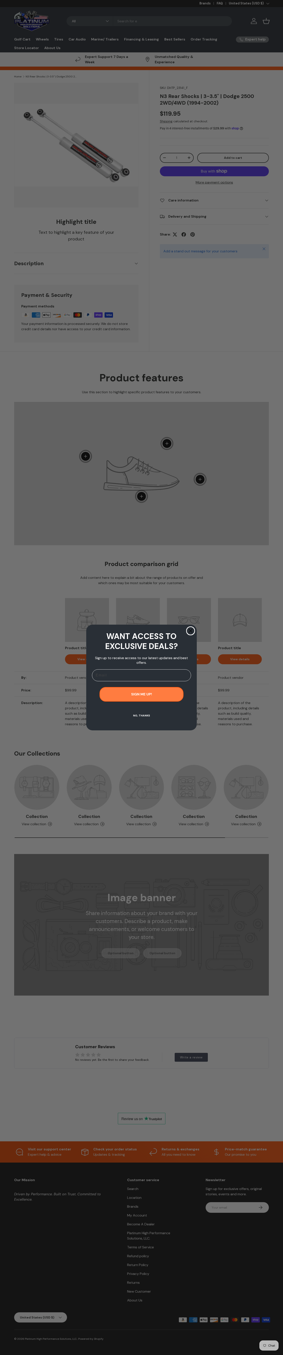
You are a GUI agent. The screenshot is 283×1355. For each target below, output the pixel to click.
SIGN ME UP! (141, 694)
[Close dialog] (191, 631)
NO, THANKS (141, 715)
